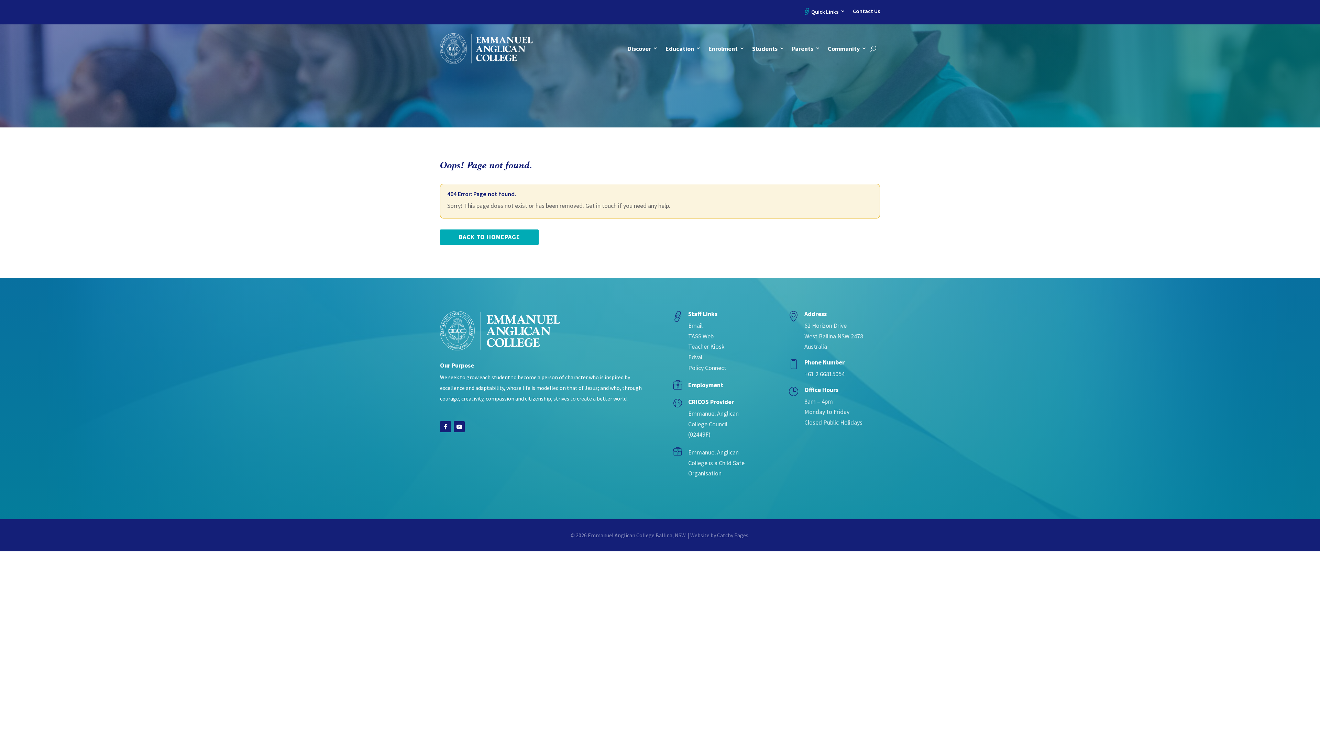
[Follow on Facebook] (445, 426)
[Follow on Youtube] (459, 426)
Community (844, 49)
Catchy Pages (732, 535)
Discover (639, 49)
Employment (705, 385)
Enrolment (723, 49)
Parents (802, 49)
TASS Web (701, 336)
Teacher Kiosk (706, 346)
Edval (695, 357)
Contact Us (866, 11)
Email (695, 325)
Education (680, 49)
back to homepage (489, 237)
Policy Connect (707, 368)
